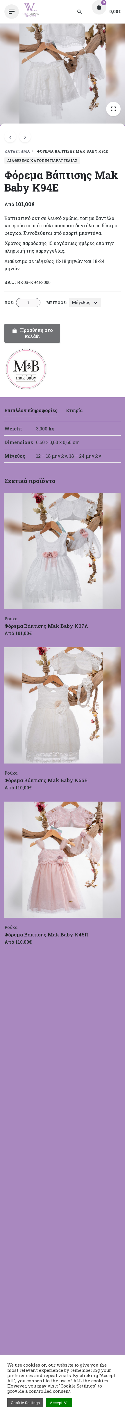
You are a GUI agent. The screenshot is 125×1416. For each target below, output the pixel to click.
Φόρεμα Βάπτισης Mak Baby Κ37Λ (46, 626)
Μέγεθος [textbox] (81, 302)
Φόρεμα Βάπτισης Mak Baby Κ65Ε (46, 780)
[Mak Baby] (26, 370)
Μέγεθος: (56, 302)
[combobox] (85, 302)
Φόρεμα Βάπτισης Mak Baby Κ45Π (46, 934)
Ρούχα (11, 618)
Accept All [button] (59, 1402)
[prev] (10, 136)
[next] (25, 136)
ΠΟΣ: (9, 302)
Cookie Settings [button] (25, 1402)
